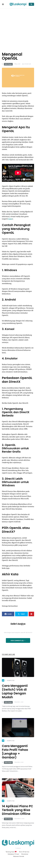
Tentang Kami (10, 852)
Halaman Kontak (18, 856)
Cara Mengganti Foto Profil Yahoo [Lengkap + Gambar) (15, 751)
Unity (10, 219)
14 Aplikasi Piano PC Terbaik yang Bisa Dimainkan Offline (17, 810)
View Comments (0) (17, 640)
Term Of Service (24, 852)
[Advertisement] (18, 27)
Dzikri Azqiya (8, 64)
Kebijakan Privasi (13, 854)
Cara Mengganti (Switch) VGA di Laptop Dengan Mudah (15, 691)
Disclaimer (24, 854)
